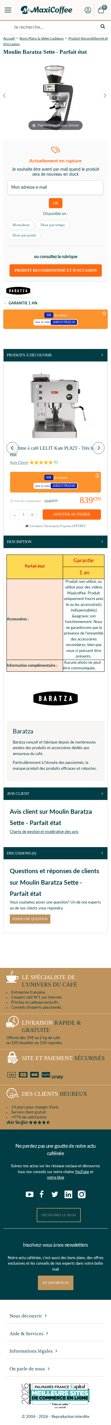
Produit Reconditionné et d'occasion (56, 270)
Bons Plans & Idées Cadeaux (42, 38)
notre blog (55, 1178)
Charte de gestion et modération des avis (44, 832)
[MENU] (8, 10)
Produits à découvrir (29, 355)
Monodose (21, 225)
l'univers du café (49, 981)
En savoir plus (56, 1282)
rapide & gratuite (51, 1026)
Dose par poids (24, 235)
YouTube (82, 1172)
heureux (54, 1094)
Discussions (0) (21, 853)
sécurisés (63, 1058)
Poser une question (30, 919)
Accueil (9, 38)
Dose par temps (53, 225)
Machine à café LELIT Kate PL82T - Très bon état (54, 451)
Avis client (18, 793)
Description (19, 541)
